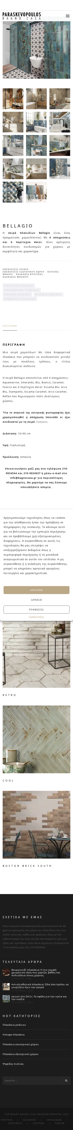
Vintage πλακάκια (14, 1034)
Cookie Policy (36, 616)
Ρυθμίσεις (36, 609)
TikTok (60, 1123)
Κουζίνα (53, 271)
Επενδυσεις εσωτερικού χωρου (23, 271)
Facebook (29, 1119)
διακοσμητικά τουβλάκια (21, 290)
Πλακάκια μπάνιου (14, 1024)
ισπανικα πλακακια (17, 294)
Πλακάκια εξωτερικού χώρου (20, 1054)
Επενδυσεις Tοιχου (16, 269)
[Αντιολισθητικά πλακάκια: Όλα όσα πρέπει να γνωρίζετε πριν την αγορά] (6, 986)
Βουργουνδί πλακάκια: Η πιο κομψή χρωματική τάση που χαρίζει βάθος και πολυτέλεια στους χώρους (36, 973)
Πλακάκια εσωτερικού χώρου (21, 1044)
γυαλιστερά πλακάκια (18, 285)
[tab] (10, 327)
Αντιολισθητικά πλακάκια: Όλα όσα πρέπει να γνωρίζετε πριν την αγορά (40, 986)
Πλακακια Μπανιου (16, 276)
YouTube (38, 1123)
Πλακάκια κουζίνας (29, 274)
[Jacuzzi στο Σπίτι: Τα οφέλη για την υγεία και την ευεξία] (6, 998)
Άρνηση (36, 599)
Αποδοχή (36, 589)
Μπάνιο (8, 274)
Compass (41, 421)
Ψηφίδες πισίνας (13, 1063)
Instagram (54, 1119)
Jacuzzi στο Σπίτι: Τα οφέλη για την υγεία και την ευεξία (39, 998)
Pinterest (15, 1123)
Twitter (6, 1119)
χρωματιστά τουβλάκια (20, 298)
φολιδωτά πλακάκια (48, 294)
